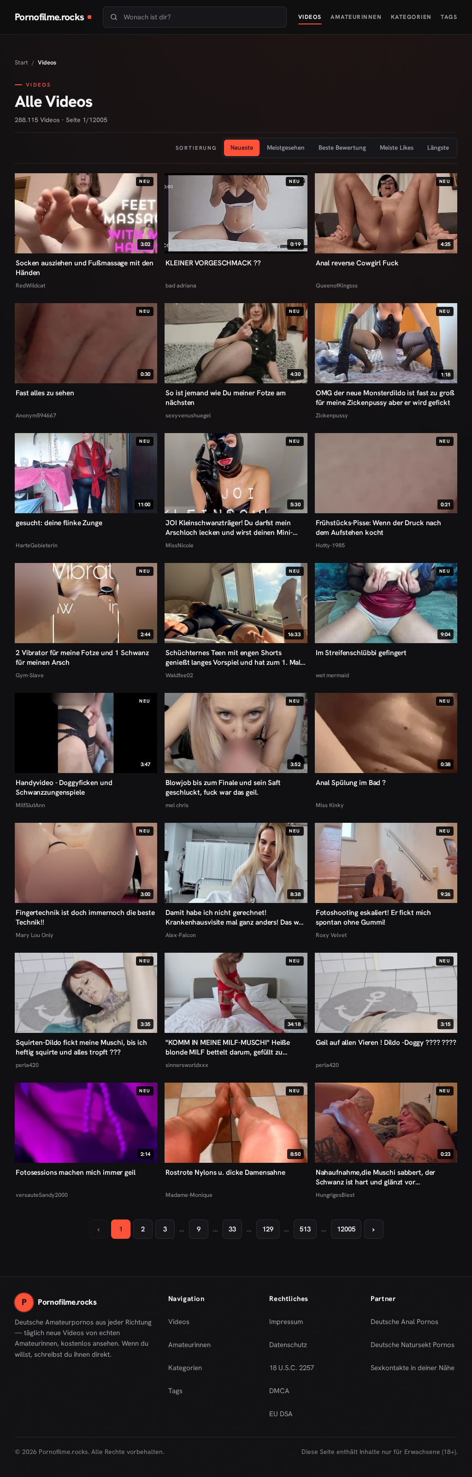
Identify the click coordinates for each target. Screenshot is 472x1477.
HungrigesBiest (335, 1195)
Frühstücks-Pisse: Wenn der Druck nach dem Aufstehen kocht (378, 527)
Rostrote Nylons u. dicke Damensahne (225, 1172)
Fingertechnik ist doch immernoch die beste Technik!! (85, 917)
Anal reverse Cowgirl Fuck (357, 263)
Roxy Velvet (331, 935)
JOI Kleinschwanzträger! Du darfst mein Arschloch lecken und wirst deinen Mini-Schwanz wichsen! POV (228, 528)
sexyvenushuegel (188, 415)
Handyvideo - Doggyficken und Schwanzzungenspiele (64, 787)
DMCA (279, 1390)
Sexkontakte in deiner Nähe (412, 1370)
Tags (449, 17)
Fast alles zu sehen (45, 393)
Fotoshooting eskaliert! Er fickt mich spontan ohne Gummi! (373, 917)
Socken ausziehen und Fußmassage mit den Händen (84, 267)
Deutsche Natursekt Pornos (412, 1347)
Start (21, 62)
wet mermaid (332, 675)
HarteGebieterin (37, 545)
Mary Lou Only (34, 935)
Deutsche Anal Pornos (408, 1324)
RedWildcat (30, 285)
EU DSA (281, 1413)
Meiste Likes (396, 147)
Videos (310, 17)
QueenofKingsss (337, 285)
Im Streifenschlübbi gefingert (361, 652)
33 (232, 1229)
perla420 (27, 1065)
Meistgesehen (286, 147)
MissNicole (179, 545)
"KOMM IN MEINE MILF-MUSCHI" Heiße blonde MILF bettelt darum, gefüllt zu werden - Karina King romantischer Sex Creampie (227, 1047)
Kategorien (411, 17)
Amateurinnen (356, 17)
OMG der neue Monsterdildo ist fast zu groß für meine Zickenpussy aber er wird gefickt (385, 397)
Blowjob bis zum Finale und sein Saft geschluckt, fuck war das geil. (223, 787)
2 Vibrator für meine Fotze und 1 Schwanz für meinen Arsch (82, 657)
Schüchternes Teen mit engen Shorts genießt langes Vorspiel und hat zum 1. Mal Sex (233, 658)
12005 (346, 1229)
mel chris (177, 805)
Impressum (286, 1321)
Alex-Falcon (180, 935)
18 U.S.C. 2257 (291, 1367)
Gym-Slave (30, 675)
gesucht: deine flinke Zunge (59, 523)
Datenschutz (288, 1344)
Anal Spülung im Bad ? (351, 782)
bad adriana (180, 285)
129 (267, 1229)
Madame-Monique (188, 1195)
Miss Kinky (330, 805)
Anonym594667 (36, 415)
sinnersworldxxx (186, 1065)
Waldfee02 (179, 675)
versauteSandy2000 (42, 1195)
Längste (438, 147)
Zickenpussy (332, 415)
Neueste (241, 147)
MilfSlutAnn (30, 805)
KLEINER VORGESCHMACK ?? (212, 263)
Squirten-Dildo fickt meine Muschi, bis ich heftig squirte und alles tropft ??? (81, 1047)
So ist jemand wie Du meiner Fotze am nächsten (225, 397)
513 (305, 1229)
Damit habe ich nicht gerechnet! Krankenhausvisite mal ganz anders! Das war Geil (235, 917)
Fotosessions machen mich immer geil (76, 1172)
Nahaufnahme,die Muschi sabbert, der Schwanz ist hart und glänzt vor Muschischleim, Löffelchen (376, 1177)
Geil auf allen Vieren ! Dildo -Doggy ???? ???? (386, 1042)
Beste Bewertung (342, 147)
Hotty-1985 (330, 545)
